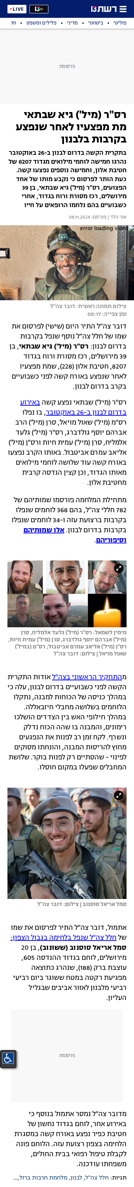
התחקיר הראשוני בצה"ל (87, 677)
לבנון (76, 1178)
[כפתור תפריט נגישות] (8, 1058)
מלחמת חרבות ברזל (43, 1178)
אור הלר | (116, 217)
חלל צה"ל (97, 1178)
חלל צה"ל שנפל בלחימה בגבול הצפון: (63, 937)
